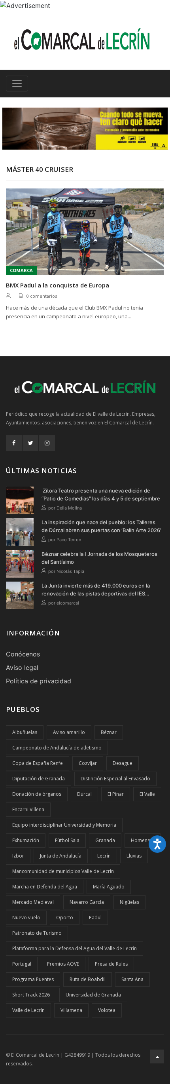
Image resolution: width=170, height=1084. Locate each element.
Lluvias (134, 855)
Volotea (106, 1010)
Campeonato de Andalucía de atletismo (57, 747)
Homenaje (142, 840)
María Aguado (109, 886)
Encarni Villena (28, 809)
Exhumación (25, 840)
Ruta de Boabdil (88, 979)
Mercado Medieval (33, 902)
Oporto (64, 917)
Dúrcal (84, 794)
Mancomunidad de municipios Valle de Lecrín (63, 871)
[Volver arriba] (157, 1056)
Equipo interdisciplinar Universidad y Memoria (64, 825)
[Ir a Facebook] (14, 443)
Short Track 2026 (31, 994)
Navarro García (87, 902)
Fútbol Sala (67, 840)
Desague (122, 763)
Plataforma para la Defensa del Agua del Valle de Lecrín (74, 948)
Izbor (18, 855)
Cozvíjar (88, 763)
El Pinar (116, 794)
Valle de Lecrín (28, 1010)
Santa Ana (132, 979)
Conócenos (23, 654)
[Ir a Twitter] (30, 443)
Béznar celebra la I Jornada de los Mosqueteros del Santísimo (99, 558)
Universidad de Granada (93, 994)
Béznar (109, 732)
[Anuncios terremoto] (85, 128)
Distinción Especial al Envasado (115, 778)
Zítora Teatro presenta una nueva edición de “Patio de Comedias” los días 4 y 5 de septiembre (101, 494)
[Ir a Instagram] (47, 443)
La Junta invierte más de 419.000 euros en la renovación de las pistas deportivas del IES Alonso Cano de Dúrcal (96, 589)
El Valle (147, 794)
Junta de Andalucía (60, 855)
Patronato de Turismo (37, 933)
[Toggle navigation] (17, 83)
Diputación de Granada (38, 778)
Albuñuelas (24, 732)
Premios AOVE (63, 963)
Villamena (71, 1010)
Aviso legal (22, 667)
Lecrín (104, 855)
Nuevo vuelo (26, 917)
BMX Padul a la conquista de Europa (57, 285)
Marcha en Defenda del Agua (44, 886)
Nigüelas (129, 902)
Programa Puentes (33, 979)
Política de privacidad (38, 681)
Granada (105, 840)
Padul (95, 917)
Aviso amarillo (69, 732)
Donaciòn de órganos (36, 794)
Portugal (21, 963)
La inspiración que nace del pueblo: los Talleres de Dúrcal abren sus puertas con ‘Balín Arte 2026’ (101, 526)
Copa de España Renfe (37, 763)
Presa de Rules (111, 963)
